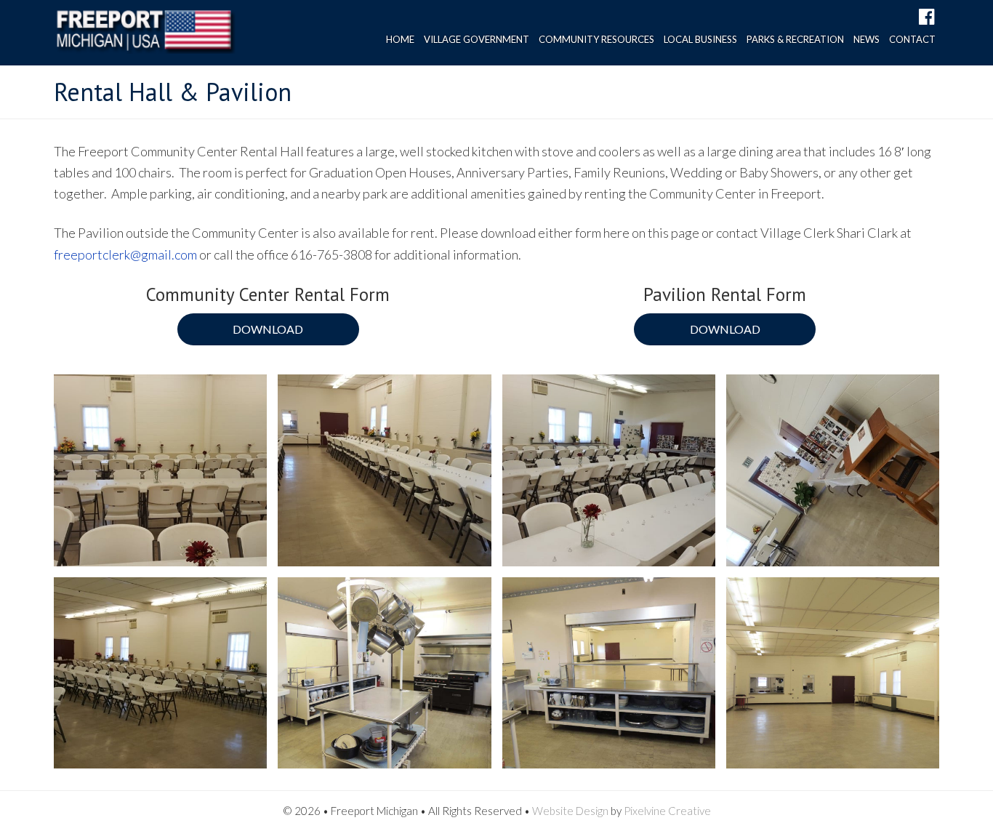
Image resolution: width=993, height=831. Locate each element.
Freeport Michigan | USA (145, 36)
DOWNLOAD (268, 329)
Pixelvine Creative (667, 810)
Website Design (570, 810)
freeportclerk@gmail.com (125, 254)
